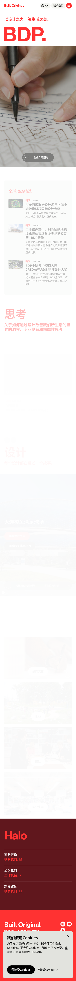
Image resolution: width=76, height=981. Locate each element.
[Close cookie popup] (68, 936)
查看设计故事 (16, 536)
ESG (38, 716)
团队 (38, 762)
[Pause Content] (26, 157)
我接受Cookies (21, 970)
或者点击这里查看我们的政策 (37, 950)
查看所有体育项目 (19, 546)
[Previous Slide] (7, 440)
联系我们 (58, 5)
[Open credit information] (7, 392)
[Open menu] (69, 5)
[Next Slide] (13, 440)
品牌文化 (38, 671)
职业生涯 (38, 807)
